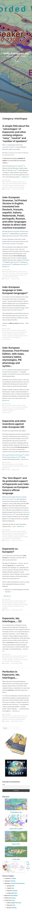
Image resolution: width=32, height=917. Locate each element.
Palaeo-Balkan (14, 895)
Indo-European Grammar (11, 372)
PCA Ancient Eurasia (28, 866)
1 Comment (6, 278)
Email (3, 784)
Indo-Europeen (15, 262)
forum (25, 438)
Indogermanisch (6, 264)
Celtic (12, 888)
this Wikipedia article (11, 170)
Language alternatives (14, 275)
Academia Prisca (8, 330)
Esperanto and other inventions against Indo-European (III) (14, 424)
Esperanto (15, 181)
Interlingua (24, 183)
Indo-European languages (15, 183)
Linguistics (11, 187)
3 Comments (7, 610)
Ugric (14, 905)
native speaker (18, 166)
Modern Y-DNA (16, 844)
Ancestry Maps (16, 859)
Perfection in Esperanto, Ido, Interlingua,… (11, 674)
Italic (13, 886)
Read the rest (25, 177)
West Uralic (18, 902)
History (4, 183)
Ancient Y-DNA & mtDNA (16, 828)
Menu (17, 61)
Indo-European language (8, 243)
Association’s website (8, 147)
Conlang (6, 181)
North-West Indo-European (17, 883)
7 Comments (7, 540)
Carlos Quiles (7, 180)
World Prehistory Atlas (16, 812)
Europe (19, 271)
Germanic (14, 890)
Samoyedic (14, 907)
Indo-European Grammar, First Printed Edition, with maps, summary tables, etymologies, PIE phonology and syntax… (15, 356)
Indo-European (15, 236)
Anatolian (13, 878)
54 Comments (7, 189)
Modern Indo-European (8, 410)
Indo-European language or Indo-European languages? (15, 290)
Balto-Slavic (14, 893)
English (10, 181)
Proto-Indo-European (19, 187)
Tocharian (12, 881)
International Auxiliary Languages (10, 185)
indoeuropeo (23, 264)
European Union (22, 181)
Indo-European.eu (16, 53)
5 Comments (7, 469)
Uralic (13, 900)
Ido (7, 183)
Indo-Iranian (12, 898)
